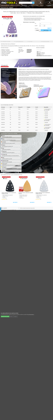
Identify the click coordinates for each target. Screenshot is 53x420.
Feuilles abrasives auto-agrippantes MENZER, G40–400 (43, 193)
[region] (11, 26)
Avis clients (30, 41)
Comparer (37, 30)
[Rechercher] (33, 3)
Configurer (15, 316)
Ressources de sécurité (45, 41)
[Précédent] (2, 24)
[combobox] (25, 3)
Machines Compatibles (40, 47)
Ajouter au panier (46, 30)
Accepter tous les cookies (5, 316)
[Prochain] (20, 24)
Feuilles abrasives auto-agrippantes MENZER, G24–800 (9, 193)
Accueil (2, 9)
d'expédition (49, 31)
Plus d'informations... (30, 314)
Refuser (11, 316)
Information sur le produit (6, 41)
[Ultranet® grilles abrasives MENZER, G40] (26, 184)
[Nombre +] (44, 26)
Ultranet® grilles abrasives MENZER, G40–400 (26, 193)
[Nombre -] (40, 26)
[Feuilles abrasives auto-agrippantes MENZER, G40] (9, 184)
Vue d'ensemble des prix (19, 41)
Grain (35, 23)
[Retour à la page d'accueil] (8, 2)
